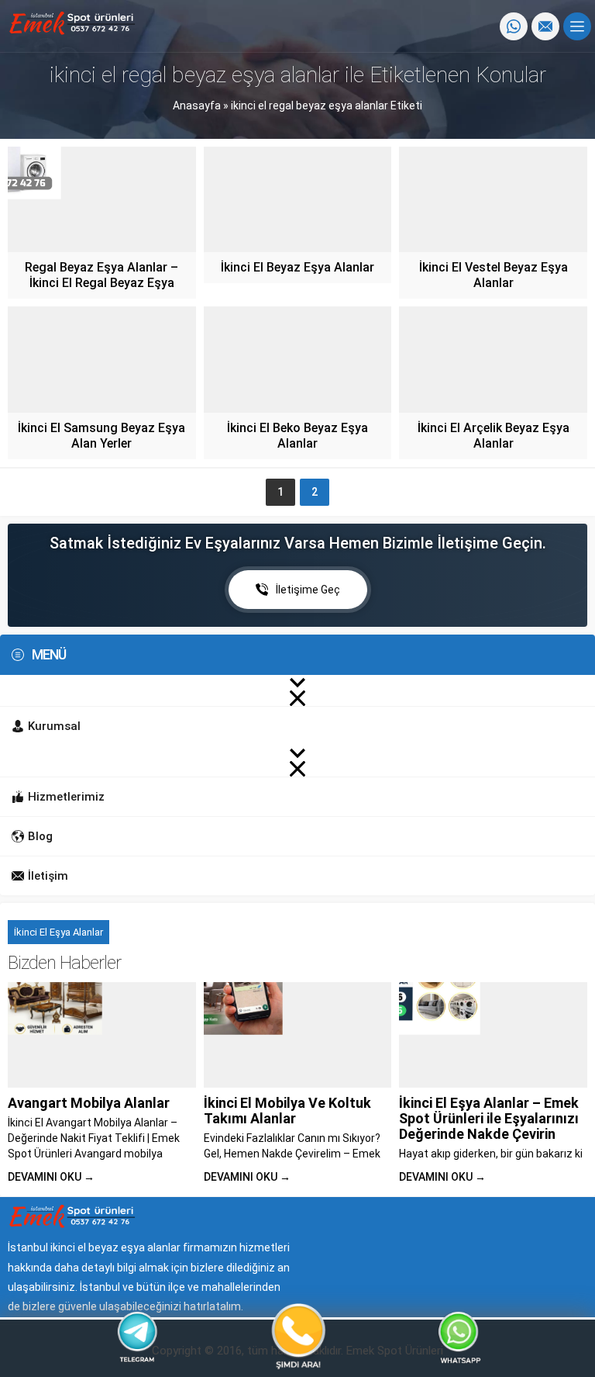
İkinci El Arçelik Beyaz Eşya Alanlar (493, 435)
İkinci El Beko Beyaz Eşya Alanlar (297, 435)
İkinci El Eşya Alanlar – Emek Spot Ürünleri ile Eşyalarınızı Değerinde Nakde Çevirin (489, 1118)
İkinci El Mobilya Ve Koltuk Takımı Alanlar (287, 1110)
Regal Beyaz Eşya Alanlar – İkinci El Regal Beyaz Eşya (101, 275)
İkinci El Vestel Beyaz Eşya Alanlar (493, 275)
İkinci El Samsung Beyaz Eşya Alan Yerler (101, 435)
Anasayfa (197, 105)
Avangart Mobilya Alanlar (89, 1103)
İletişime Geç (308, 589)
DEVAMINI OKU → (51, 1177)
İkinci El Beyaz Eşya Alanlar (297, 267)
